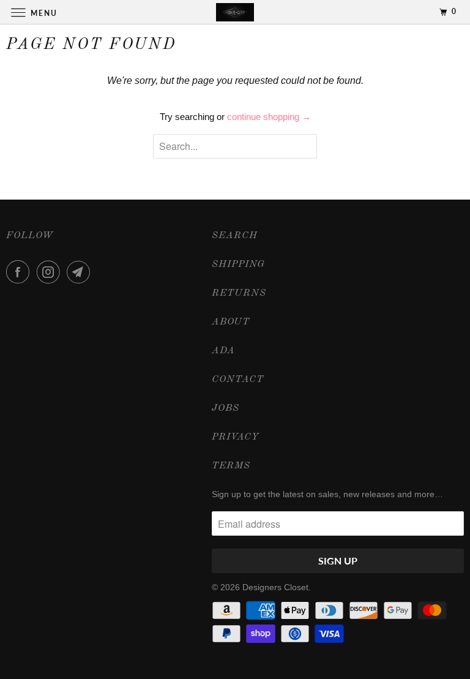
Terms (231, 466)
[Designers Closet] (235, 12)
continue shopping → (269, 116)
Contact (238, 380)
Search (235, 236)
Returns (239, 293)
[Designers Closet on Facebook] (20, 271)
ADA (223, 351)
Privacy (235, 437)
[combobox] (235, 146)
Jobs (225, 408)
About (231, 322)
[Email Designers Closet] (81, 271)
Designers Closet (275, 587)
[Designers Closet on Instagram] (51, 271)
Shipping (238, 264)
